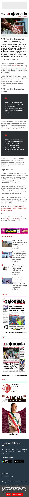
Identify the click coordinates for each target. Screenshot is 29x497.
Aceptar (8, 494)
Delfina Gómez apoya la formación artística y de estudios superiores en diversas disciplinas (13, 208)
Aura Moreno (6, 59)
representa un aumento (19, 69)
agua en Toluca (16, 65)
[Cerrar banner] (27, 488)
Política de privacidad (17, 494)
